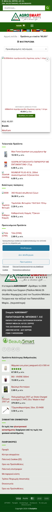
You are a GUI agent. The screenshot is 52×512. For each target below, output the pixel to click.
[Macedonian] (34, 30)
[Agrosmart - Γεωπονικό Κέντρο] (26, 16)
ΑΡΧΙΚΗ (7, 503)
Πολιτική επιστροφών (12, 469)
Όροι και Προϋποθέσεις (13, 488)
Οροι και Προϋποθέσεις (13, 464)
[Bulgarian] (12, 30)
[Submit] (47, 8)
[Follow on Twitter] (13, 349)
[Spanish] (44, 30)
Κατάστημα (24, 503)
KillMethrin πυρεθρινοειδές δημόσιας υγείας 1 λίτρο (26, 109)
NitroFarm (6, 130)
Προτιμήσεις (26, 262)
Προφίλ (5, 449)
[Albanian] (8, 30)
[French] (21, 30)
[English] (18, 30)
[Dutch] (15, 30)
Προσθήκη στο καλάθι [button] (26, 116)
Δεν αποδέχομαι (26, 255)
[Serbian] (41, 30)
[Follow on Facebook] (4, 349)
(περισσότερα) (17, 303)
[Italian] (31, 30)
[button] (20, 26)
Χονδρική (33, 503)
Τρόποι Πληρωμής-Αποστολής (16, 479)
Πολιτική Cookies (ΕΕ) (12, 459)
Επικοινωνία (7, 483)
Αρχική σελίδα (10, 36)
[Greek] (28, 30)
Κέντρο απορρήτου (10, 454)
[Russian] (38, 30)
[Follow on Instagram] (9, 349)
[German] (25, 30)
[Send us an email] (18, 349)
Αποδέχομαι (26, 248)
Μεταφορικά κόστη (11, 474)
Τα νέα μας (43, 503)
